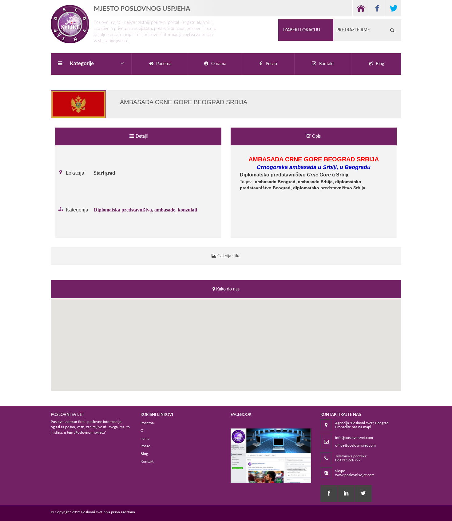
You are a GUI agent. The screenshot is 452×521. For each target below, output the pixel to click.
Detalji (141, 136)
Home (360, 8)
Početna (147, 423)
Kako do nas (227, 289)
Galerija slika (228, 256)
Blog (144, 454)
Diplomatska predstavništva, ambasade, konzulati (145, 209)
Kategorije (82, 63)
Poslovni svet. (92, 512)
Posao (145, 446)
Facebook (377, 8)
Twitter (393, 8)
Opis (316, 136)
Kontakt (147, 461)
